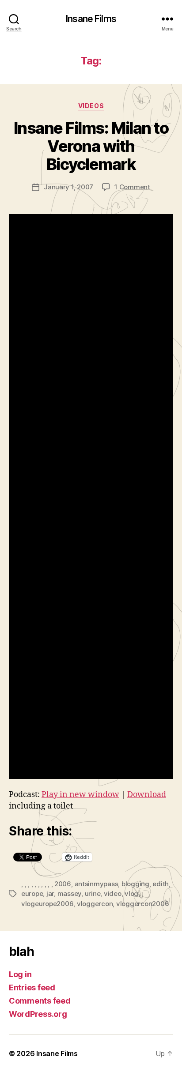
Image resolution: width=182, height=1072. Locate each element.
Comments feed (40, 1000)
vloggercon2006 (142, 903)
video (112, 893)
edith (160, 884)
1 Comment (132, 187)
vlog (131, 893)
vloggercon (95, 903)
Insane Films (91, 18)
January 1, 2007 (68, 187)
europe (32, 893)
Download (146, 795)
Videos (91, 105)
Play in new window (80, 795)
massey (69, 893)
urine (93, 893)
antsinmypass (96, 884)
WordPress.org (38, 1014)
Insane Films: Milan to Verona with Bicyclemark (91, 146)
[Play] (91, 496)
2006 (62, 884)
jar (50, 893)
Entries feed (32, 987)
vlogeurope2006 (47, 903)
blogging (135, 884)
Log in (20, 974)
